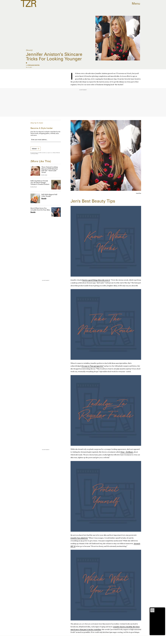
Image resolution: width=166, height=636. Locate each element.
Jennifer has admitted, (79, 538)
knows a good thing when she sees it (96, 280)
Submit (34, 149)
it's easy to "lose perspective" (93, 366)
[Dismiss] (163, 609)
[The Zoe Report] (28, 3)
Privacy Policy (35, 153)
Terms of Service (56, 152)
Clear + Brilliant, (126, 452)
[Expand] (151, 609)
